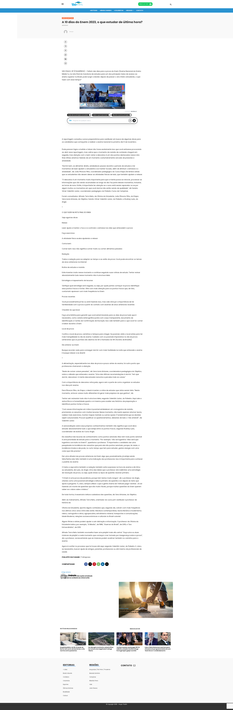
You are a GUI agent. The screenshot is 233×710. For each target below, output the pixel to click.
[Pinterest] (65, 50)
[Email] (65, 63)
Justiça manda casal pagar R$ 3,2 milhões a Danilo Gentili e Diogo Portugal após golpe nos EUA (128, 649)
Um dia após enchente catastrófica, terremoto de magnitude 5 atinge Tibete (100, 649)
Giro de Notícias (67, 18)
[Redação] (65, 32)
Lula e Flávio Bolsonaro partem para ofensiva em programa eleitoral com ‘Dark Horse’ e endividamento (158, 649)
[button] (171, 4)
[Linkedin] (65, 59)
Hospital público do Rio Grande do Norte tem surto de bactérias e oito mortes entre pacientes (72, 649)
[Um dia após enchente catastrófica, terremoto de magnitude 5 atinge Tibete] (101, 638)
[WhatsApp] (65, 55)
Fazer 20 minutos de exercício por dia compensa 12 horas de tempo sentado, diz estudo (135, 612)
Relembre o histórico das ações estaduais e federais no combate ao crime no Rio (77, 577)
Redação (71, 31)
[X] (65, 46)
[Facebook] (65, 42)
